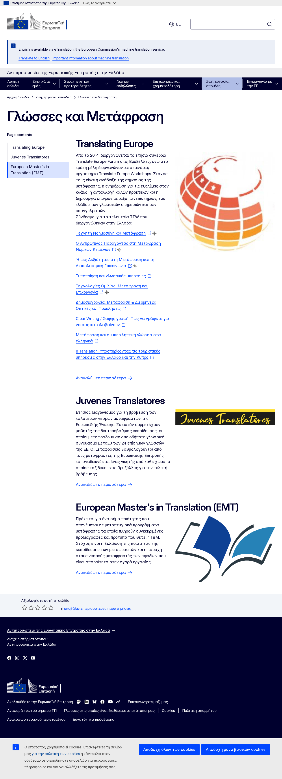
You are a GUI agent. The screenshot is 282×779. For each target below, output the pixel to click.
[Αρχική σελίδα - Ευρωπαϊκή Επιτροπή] (42, 22)
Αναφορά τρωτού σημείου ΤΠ (32, 710)
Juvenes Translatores (30, 157)
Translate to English (34, 58)
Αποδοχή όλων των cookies (169, 749)
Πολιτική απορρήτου (199, 710)
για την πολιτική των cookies (56, 753)
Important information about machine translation (90, 58)
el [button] (178, 24)
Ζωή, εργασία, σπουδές (218, 83)
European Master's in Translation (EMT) (30, 169)
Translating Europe (28, 147)
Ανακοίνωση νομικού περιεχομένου (36, 719)
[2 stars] (27, 607)
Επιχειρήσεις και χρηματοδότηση (166, 83)
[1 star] (24, 607)
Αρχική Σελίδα (18, 97)
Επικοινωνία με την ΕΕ (259, 83)
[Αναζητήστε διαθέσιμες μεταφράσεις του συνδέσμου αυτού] (154, 233)
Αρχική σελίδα (13, 83)
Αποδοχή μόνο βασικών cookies (235, 749)
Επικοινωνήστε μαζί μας (148, 702)
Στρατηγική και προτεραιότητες (77, 83)
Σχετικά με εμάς (41, 83)
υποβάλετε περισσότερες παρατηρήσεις (97, 608)
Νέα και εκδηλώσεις (126, 83)
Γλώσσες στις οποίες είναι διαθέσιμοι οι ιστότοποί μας (109, 710)
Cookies (168, 710)
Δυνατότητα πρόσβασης (93, 719)
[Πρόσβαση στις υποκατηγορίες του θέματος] (55, 83)
